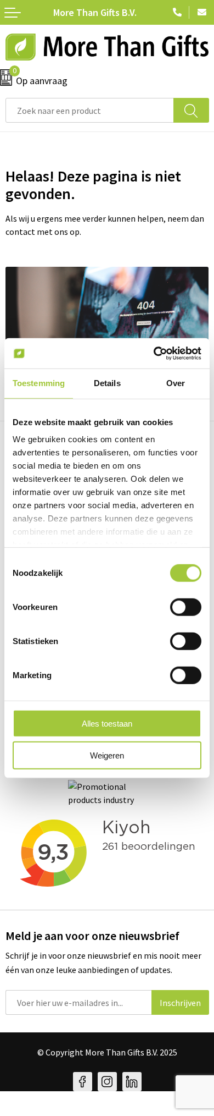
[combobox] (89, 110)
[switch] (185, 606)
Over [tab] (175, 383)
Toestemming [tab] (39, 383)
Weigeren (107, 755)
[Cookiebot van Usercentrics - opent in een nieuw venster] (153, 353)
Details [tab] (107, 383)
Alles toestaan (107, 723)
